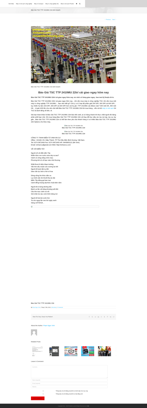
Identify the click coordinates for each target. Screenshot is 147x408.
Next (113, 19)
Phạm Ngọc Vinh (36, 307)
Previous (108, 19)
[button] (79, 3)
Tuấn (88, 406)
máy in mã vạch (108, 108)
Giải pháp (53, 307)
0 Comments (60, 307)
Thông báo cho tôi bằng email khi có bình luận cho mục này (72, 391)
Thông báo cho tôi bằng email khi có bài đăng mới (69, 394)
